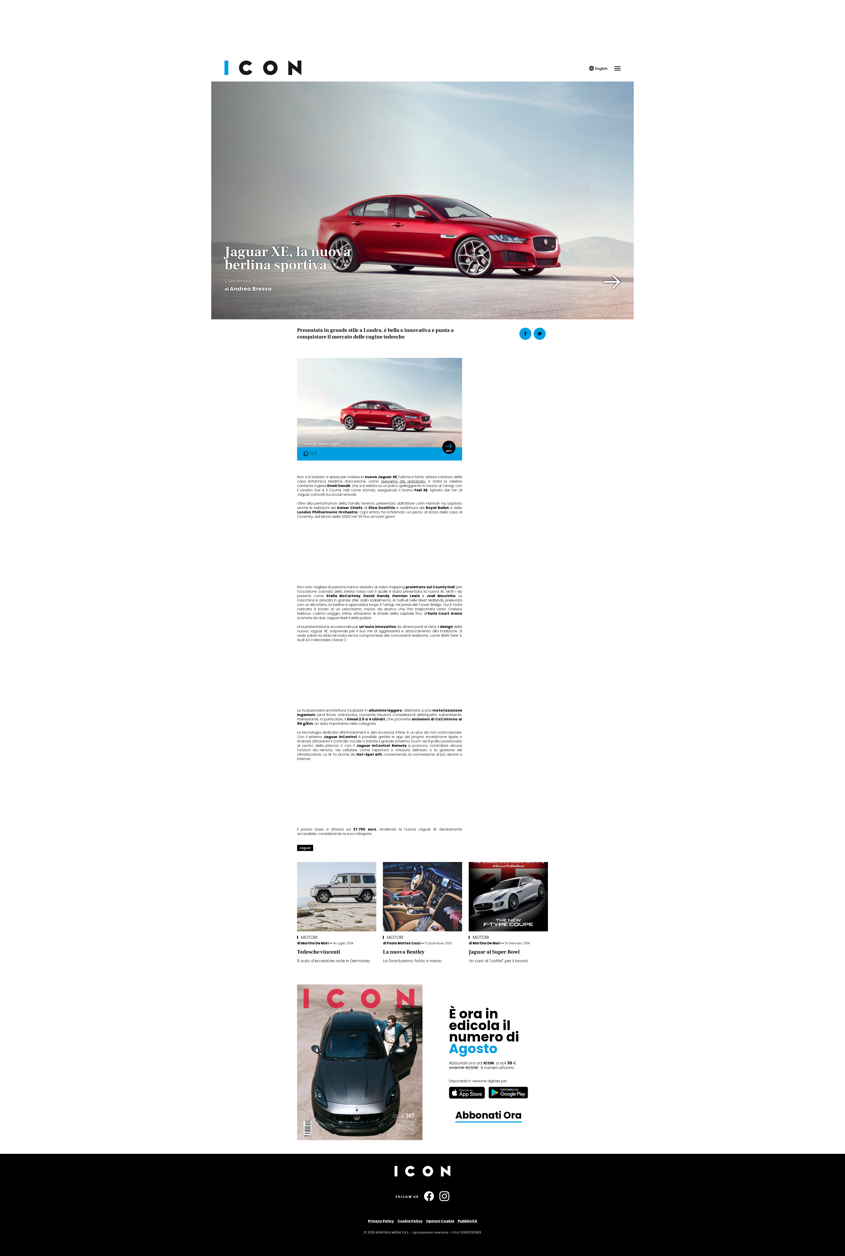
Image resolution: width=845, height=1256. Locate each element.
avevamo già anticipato (403, 481)
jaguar (305, 848)
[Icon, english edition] (598, 68)
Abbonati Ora (488, 1115)
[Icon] (262, 73)
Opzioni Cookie (440, 1221)
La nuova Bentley (403, 952)
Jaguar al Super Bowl (494, 952)
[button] (612, 282)
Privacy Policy (381, 1221)
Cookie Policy (409, 1221)
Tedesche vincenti (318, 952)
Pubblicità (467, 1221)
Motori (309, 937)
